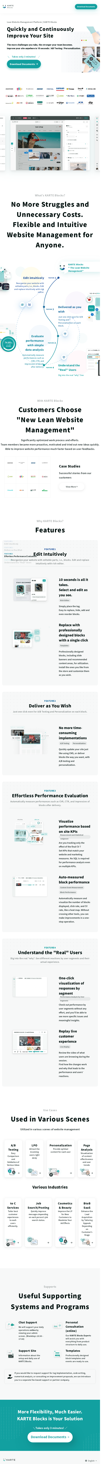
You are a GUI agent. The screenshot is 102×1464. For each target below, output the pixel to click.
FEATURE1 (11, 542)
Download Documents (86, 6)
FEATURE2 (13, 548)
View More (71, 486)
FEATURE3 (20, 555)
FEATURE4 (17, 561)
